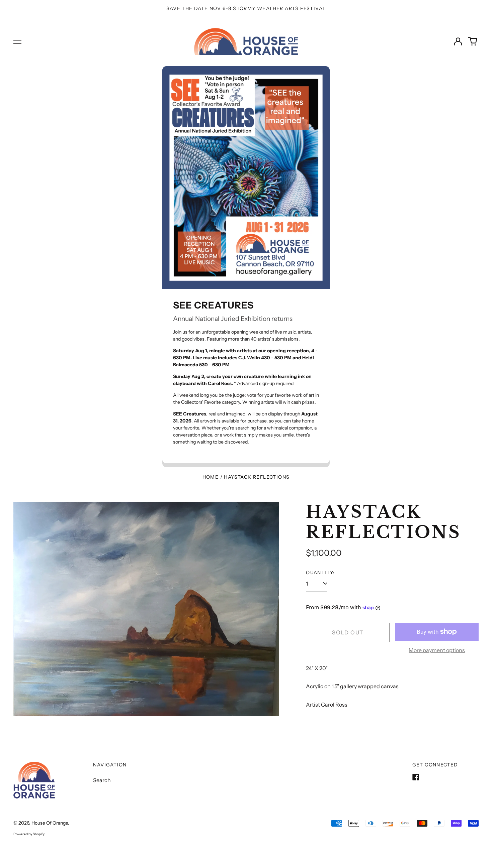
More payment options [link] (437, 650)
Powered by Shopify (29, 834)
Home (210, 477)
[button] (473, 41)
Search (102, 780)
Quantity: (320, 573)
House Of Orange (49, 823)
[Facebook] (415, 777)
